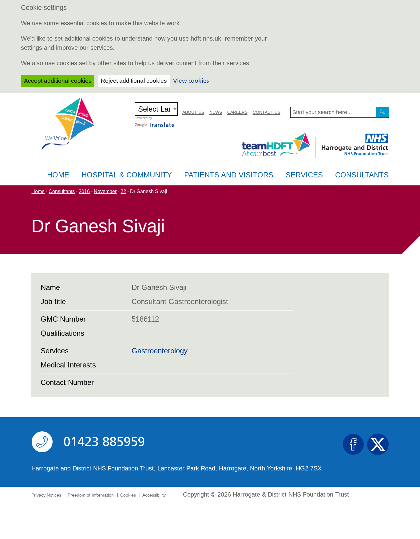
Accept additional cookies (58, 80)
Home (58, 175)
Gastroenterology (160, 351)
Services (304, 175)
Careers (237, 112)
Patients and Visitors (228, 175)
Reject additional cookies (134, 80)
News (215, 112)
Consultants (362, 175)
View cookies (191, 80)
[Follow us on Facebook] (353, 444)
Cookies (128, 495)
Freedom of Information (91, 495)
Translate (162, 125)
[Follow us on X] (378, 444)
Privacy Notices (46, 495)
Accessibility (154, 495)
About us (193, 112)
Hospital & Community (126, 175)
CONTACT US (266, 112)
